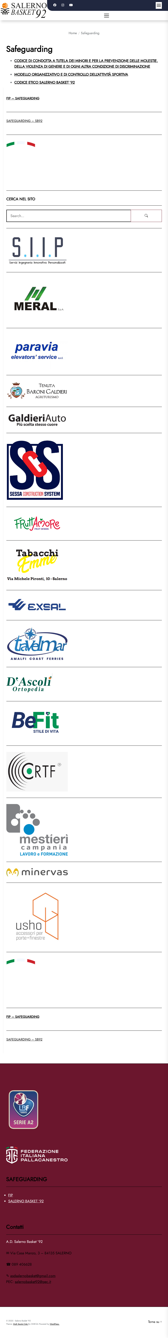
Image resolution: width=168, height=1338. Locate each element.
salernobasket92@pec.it (33, 1281)
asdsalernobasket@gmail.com (33, 1275)
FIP (10, 1195)
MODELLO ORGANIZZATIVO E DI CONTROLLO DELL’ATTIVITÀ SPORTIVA (71, 74)
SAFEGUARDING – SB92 (24, 120)
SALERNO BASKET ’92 (26, 1201)
